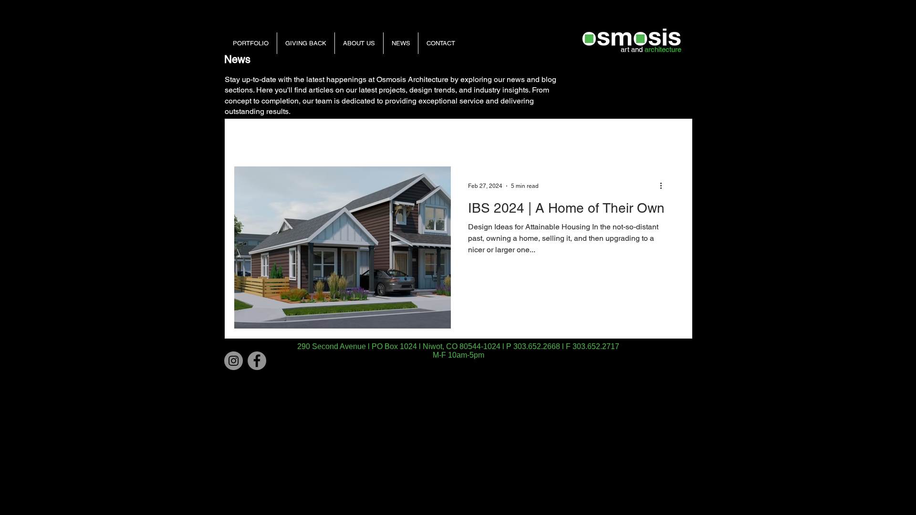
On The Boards (381, 137)
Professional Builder (309, 137)
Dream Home (576, 137)
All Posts (247, 137)
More (623, 137)
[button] (670, 139)
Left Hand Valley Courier (500, 137)
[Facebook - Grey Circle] (257, 360)
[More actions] (664, 186)
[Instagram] (233, 360)
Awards (434, 137)
